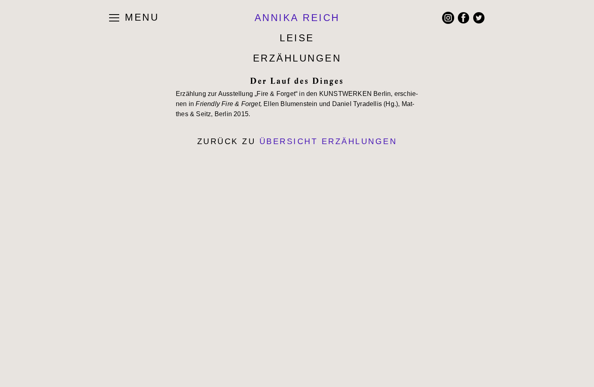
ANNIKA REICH (297, 17)
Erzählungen (297, 58)
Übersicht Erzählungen (328, 141)
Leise (297, 37)
